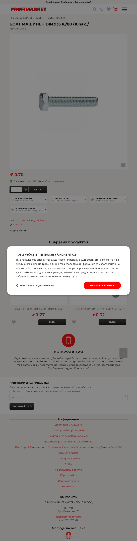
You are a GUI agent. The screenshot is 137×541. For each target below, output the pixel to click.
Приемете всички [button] (102, 285)
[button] (35, 285)
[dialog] (68, 270)
